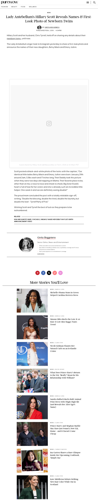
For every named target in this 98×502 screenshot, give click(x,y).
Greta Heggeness (52, 27)
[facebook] (43, 273)
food (23, 7)
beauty (14, 7)
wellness (33, 7)
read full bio (40, 253)
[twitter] (49, 273)
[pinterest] (37, 273)
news (49, 12)
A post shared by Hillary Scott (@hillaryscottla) (36, 165)
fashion (4, 7)
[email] (60, 273)
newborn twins (14, 39)
